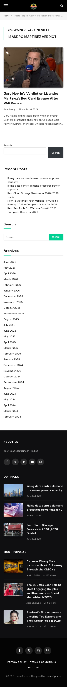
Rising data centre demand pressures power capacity (44, 488)
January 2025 (12, 359)
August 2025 (11, 319)
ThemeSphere (53, 676)
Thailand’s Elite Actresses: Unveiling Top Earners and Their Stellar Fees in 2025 (44, 617)
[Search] (61, 6)
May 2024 (10, 399)
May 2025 (10, 336)
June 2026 (10, 262)
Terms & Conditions (43, 662)
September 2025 (14, 313)
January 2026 (12, 290)
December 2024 (13, 365)
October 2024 (12, 376)
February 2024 (12, 416)
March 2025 (11, 347)
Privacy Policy (17, 662)
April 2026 (10, 273)
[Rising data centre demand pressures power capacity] (13, 490)
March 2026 (11, 279)
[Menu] (6, 6)
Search (8, 145)
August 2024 (11, 388)
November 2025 (13, 302)
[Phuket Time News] (33, 6)
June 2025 (10, 330)
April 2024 (10, 405)
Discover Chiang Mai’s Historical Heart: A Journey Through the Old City (44, 565)
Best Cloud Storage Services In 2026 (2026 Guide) (42, 529)
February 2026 (12, 284)
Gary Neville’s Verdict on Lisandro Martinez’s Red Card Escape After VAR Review (31, 98)
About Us (33, 667)
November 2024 (13, 370)
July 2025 (9, 325)
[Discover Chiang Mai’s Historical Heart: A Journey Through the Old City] (13, 566)
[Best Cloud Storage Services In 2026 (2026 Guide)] (13, 529)
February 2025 (12, 353)
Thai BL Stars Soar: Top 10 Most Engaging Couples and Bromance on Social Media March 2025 (43, 591)
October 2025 (12, 307)
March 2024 (11, 411)
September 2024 (14, 382)
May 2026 (10, 267)
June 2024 (10, 393)
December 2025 (13, 296)
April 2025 (10, 342)
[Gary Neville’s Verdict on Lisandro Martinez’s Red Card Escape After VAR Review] (33, 67)
